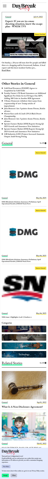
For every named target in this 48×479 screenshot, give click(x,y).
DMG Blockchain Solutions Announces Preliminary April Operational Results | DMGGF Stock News (21, 203)
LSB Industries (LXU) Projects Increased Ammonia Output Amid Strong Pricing (24, 135)
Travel (24, 337)
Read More (6, 70)
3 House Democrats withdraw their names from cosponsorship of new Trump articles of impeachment (22, 103)
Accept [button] (5, 475)
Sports (24, 345)
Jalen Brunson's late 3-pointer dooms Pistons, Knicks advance (24, 109)
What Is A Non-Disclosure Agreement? (22, 406)
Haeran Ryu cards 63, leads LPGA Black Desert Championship (22, 114)
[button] (5, 6)
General (8, 17)
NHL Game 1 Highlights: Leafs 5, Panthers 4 (16, 317)
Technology (24, 354)
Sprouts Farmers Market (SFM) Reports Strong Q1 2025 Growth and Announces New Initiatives (24, 125)
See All (42, 143)
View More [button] (6, 466)
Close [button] (14, 475)
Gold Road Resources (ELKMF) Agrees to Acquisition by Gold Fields (20, 89)
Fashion (24, 329)
